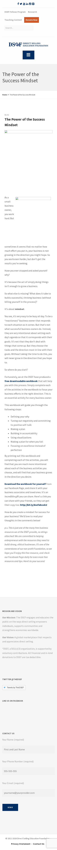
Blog (7, 115)
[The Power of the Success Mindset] (8, 133)
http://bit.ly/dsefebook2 (33, 504)
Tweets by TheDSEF (15, 687)
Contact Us (38, 843)
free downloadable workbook (21, 381)
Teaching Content (13, 20)
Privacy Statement (20, 843)
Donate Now (31, 20)
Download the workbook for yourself (25, 483)
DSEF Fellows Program (15, 12)
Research (32, 12)
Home (4, 95)
